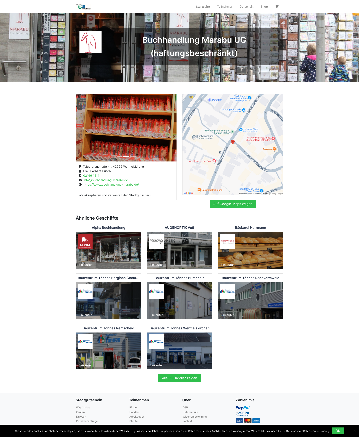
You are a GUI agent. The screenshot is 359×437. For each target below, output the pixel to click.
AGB (185, 407)
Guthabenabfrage (87, 421)
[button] (83, 127)
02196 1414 (90, 175)
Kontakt (187, 421)
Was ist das (83, 407)
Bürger (133, 407)
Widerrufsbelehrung (195, 416)
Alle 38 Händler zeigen (179, 378)
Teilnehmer (224, 6)
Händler (134, 412)
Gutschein (247, 6)
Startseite (203, 6)
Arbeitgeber (136, 416)
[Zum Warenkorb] (277, 6)
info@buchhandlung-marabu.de (105, 180)
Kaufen (80, 412)
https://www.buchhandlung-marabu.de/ (110, 184)
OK (337, 431)
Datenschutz (190, 412)
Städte (133, 421)
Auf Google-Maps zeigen (232, 204)
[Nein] (354, 431)
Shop (264, 6)
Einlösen (81, 416)
